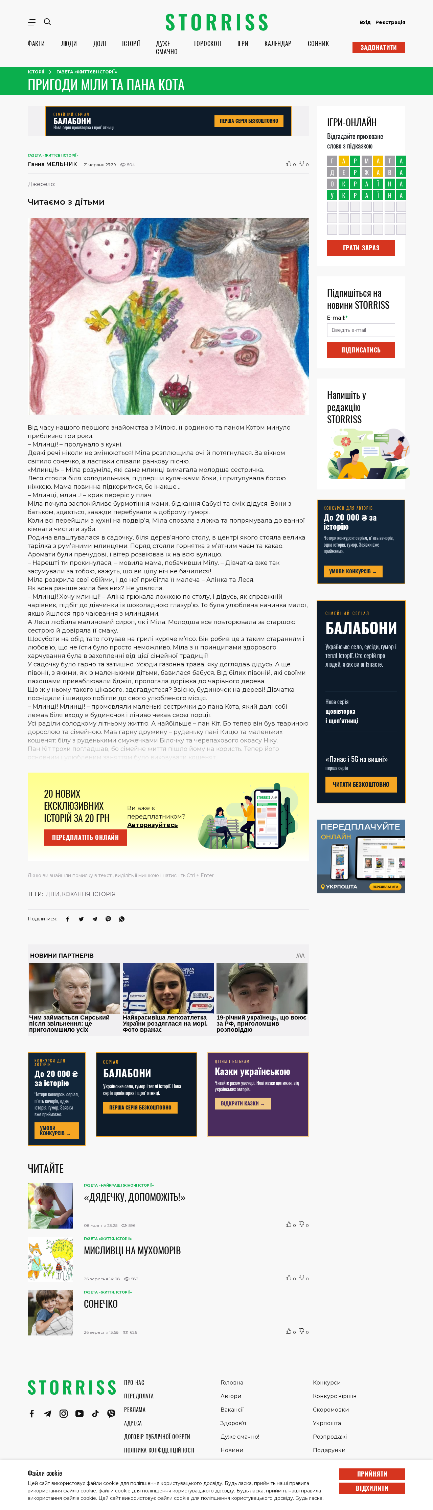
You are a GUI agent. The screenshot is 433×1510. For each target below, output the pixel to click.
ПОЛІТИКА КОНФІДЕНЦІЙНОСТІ (159, 1450)
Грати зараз (361, 248)
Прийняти (372, 1474)
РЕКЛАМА (134, 1409)
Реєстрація (390, 22)
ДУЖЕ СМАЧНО (167, 47)
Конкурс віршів (335, 1396)
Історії (36, 72)
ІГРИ (243, 43)
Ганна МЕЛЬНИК (52, 164)
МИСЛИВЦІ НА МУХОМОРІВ (132, 1250)
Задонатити (379, 47)
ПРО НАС (134, 1382)
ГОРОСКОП (207, 43)
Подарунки (329, 1450)
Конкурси (327, 1382)
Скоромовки (331, 1409)
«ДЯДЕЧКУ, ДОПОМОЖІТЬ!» (135, 1196)
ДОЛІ (99, 43)
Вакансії (232, 1409)
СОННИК (318, 43)
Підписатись (361, 350)
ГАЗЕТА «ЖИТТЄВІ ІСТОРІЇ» (86, 72)
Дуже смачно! (240, 1437)
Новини (232, 1450)
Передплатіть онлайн (85, 837)
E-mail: (337, 318)
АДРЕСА (133, 1423)
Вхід (365, 22)
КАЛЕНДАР (278, 43)
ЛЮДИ (69, 43)
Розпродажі (330, 1437)
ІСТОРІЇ (131, 43)
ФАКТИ (36, 43)
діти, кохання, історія (81, 894)
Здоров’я (233, 1423)
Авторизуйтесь (152, 825)
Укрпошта (327, 1423)
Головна (232, 1382)
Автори (231, 1396)
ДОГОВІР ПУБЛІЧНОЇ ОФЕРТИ (157, 1436)
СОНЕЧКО (101, 1303)
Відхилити (372, 1488)
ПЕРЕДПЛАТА (139, 1396)
